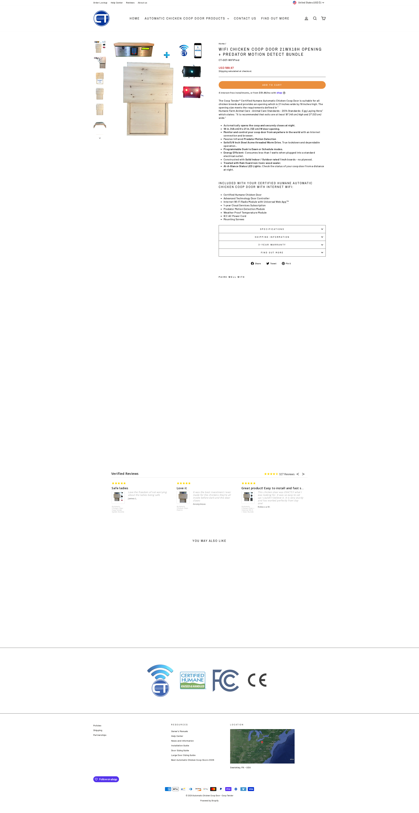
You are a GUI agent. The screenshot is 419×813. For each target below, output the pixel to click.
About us (142, 2)
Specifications (272, 229)
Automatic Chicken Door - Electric (183, 508)
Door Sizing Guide (180, 750)
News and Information (182, 740)
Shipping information (272, 237)
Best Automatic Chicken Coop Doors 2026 (192, 759)
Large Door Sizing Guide (183, 755)
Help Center (117, 2)
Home (135, 18)
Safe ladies (120, 488)
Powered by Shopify (209, 800)
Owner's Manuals (179, 731)
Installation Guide (180, 745)
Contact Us (245, 18)
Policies (97, 725)
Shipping (223, 71)
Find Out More (275, 18)
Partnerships (100, 735)
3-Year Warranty (272, 244)
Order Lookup (100, 2)
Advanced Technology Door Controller (247, 198)
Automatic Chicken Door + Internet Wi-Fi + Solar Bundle (248, 509)
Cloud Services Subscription (249, 205)
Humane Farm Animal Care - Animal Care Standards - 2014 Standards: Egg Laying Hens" (271, 110)
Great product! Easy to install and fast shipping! (277, 488)
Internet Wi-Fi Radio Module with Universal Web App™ (256, 201)
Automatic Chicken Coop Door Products (186, 18)
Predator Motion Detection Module (244, 208)
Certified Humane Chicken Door (243, 194)
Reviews (130, 2)
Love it (182, 488)
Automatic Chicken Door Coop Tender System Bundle (118, 509)
